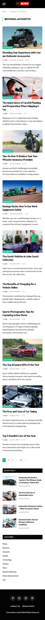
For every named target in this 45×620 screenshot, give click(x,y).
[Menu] (4, 4)
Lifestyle (6, 552)
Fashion (6, 564)
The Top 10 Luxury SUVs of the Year (20, 364)
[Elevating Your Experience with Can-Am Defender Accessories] (22, 37)
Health (5, 556)
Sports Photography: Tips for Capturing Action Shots (18, 313)
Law (4, 580)
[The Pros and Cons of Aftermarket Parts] (9, 496)
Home (5, 544)
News (5, 568)
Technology (7, 560)
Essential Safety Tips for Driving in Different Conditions (28, 522)
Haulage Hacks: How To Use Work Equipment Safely (19, 208)
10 (21, 460)
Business (6, 548)
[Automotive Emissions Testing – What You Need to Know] (9, 509)
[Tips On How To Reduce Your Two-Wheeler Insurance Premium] (22, 141)
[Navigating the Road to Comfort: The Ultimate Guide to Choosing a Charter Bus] (9, 481)
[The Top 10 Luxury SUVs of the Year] (22, 350)
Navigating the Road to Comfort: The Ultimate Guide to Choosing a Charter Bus (30, 480)
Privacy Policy (28, 606)
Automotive (8, 47)
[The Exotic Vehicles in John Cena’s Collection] (22, 241)
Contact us (15, 606)
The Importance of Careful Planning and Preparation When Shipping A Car (21, 106)
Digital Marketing (9, 572)
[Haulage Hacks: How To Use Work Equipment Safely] (22, 191)
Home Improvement (10, 576)
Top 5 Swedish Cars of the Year (19, 435)
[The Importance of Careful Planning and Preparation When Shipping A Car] (22, 88)
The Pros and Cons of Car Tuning (19, 411)
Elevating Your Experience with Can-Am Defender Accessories (21, 54)
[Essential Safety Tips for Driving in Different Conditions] (9, 523)
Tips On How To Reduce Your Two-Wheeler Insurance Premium (20, 158)
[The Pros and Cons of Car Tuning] (22, 396)
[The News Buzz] (22, 4)
